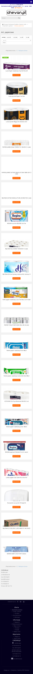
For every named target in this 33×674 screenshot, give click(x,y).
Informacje (17, 617)
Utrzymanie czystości (7, 26)
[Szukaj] (19, 18)
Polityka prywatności (17, 624)
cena (21, 37)
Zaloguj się (17, 636)
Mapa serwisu (17, 626)
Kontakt (17, 629)
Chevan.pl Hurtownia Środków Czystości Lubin (15, 24)
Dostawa (17, 628)
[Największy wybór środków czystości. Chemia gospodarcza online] (16, 12)
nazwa (8, 37)
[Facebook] (17, 602)
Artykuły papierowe (19, 26)
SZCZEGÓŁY (17, 75)
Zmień (4, 42)
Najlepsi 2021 (17, 631)
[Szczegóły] (16, 69)
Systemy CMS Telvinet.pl (23, 670)
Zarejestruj (13, 670)
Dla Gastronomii (17, 615)
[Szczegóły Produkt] (16, 475)
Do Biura (17, 613)
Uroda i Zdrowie (17, 611)
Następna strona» (23, 50)
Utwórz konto (17, 638)
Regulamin (17, 622)
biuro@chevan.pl (18, 658)
